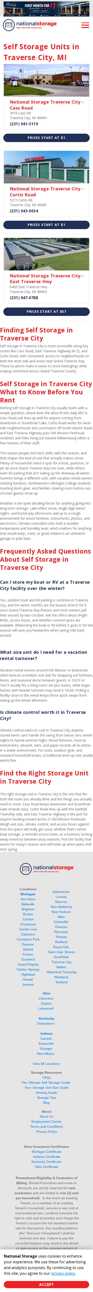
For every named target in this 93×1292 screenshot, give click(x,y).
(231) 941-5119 (24, 123)
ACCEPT (46, 1284)
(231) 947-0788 (24, 297)
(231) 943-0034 (24, 211)
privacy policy (63, 1273)
